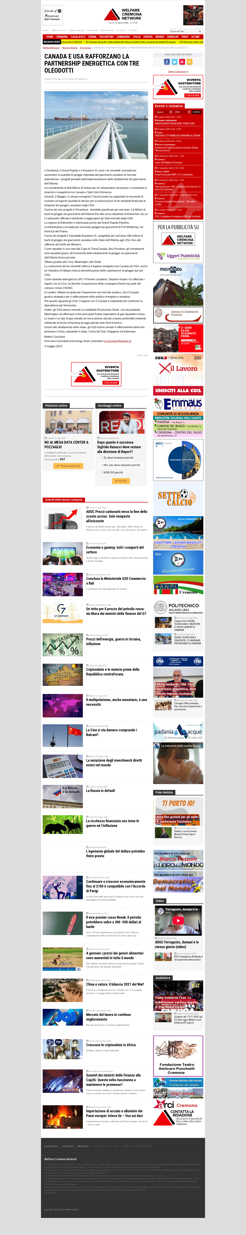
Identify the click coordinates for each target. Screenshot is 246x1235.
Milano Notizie (83, 1146)
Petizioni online (56, 405)
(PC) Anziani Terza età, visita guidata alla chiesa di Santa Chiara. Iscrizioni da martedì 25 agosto (95, 42)
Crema (92, 36)
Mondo (160, 36)
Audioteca (163, 978)
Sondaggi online (109, 405)
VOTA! (122, 481)
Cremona (62, 36)
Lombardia (123, 36)
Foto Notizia (164, 792)
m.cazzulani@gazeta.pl (117, 341)
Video (185, 36)
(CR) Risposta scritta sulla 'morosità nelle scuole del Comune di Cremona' (179, 42)
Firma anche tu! (69, 466)
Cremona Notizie (51, 1146)
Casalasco (78, 36)
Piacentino (106, 36)
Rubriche (173, 36)
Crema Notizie (67, 1146)
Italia (137, 36)
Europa (148, 36)
